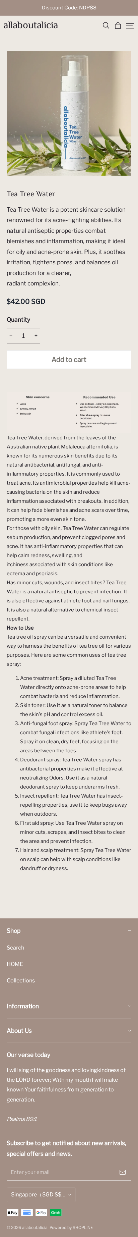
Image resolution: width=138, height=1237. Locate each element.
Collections (21, 980)
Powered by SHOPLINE (71, 1227)
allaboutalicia (30, 25)
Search (15, 947)
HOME (15, 964)
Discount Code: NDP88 (69, 8)
